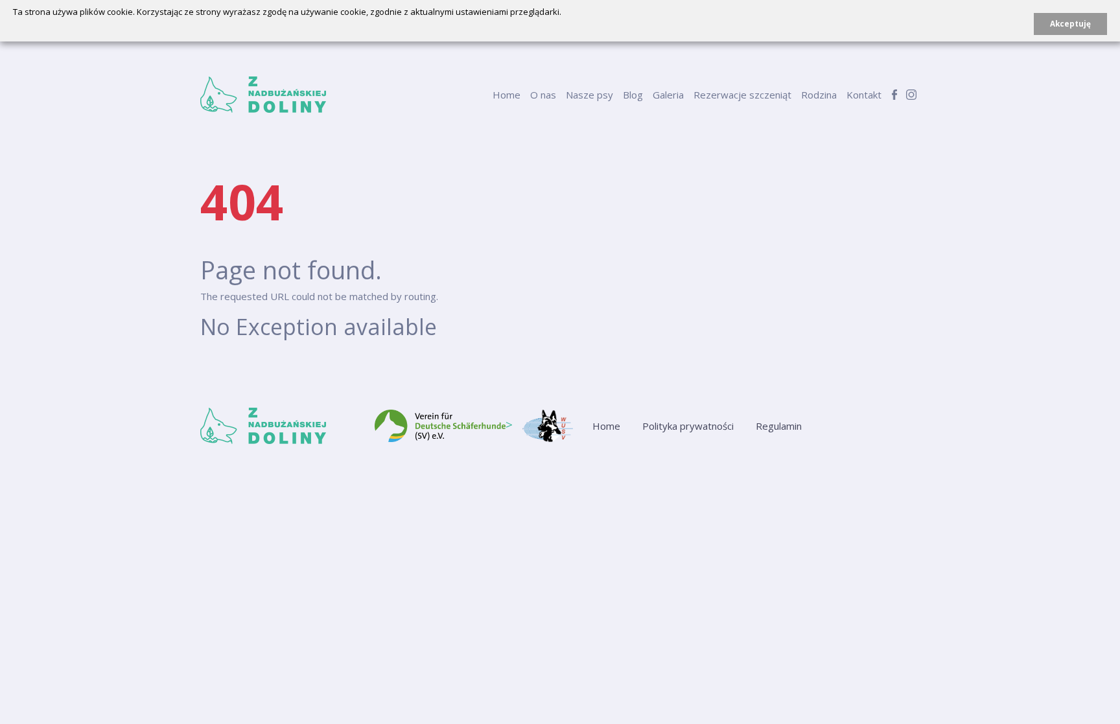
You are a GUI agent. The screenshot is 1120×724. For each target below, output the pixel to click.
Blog (633, 94)
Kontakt (863, 94)
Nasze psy (589, 94)
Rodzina (819, 94)
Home (506, 94)
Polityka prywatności (688, 425)
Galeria (668, 94)
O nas (543, 94)
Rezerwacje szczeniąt (742, 94)
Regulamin (779, 425)
